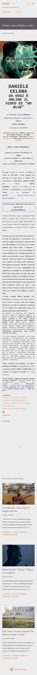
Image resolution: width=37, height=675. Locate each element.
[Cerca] (29, 3)
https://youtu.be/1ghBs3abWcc (22, 385)
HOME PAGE (6, 12)
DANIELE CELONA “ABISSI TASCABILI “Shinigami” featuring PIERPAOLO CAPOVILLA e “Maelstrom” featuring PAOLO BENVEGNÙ (16, 402)
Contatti (19, 12)
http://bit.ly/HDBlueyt (21, 115)
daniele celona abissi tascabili (14, 408)
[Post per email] (3, 413)
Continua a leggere (10, 534)
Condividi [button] (6, 415)
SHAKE (6, 3)
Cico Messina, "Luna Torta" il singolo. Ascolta (16, 509)
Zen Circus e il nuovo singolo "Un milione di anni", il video (18, 633)
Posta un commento (20, 532)
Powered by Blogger (20, 669)
